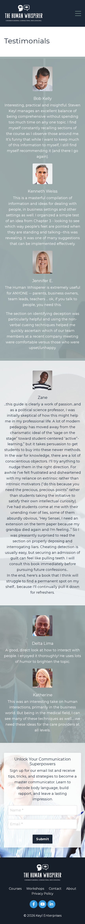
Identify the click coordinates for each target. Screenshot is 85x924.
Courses (15, 889)
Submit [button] (42, 839)
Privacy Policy (42, 893)
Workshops (35, 889)
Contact (55, 889)
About (71, 889)
